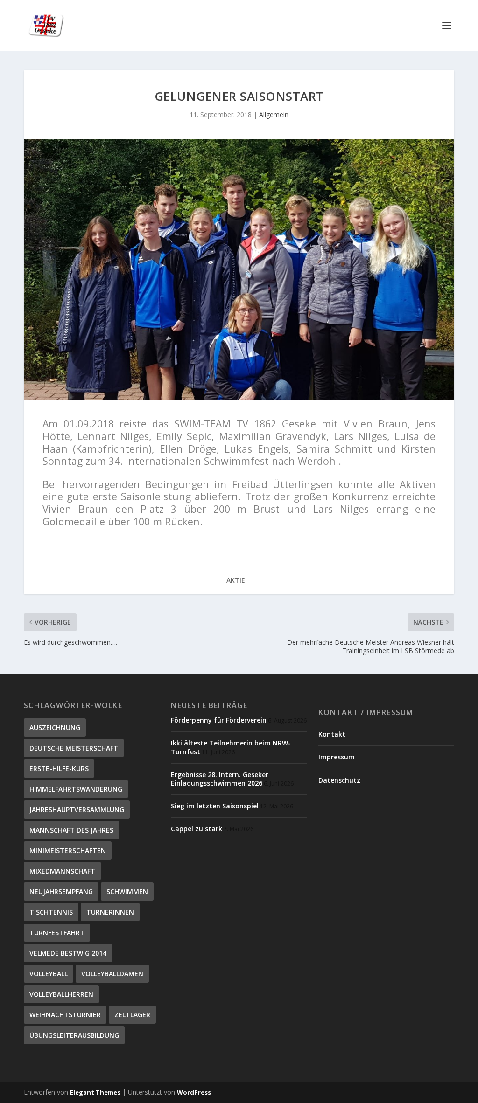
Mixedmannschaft (62, 871)
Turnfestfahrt (56, 932)
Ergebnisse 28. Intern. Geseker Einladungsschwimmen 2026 (219, 778)
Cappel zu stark (196, 828)
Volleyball (48, 973)
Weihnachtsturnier (65, 1014)
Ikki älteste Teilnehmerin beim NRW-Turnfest (231, 747)
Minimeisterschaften (67, 850)
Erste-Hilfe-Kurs (59, 768)
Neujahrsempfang (61, 891)
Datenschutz (339, 780)
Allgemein (273, 114)
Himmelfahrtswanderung (75, 789)
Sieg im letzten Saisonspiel (215, 805)
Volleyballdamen (112, 973)
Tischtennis (51, 912)
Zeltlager (132, 1014)
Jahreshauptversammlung (76, 809)
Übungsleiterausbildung (74, 1035)
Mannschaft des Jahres (71, 830)
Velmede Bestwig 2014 (67, 953)
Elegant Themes (95, 1092)
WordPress (194, 1092)
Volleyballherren (61, 994)
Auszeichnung (54, 727)
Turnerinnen (110, 912)
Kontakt (331, 734)
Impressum (336, 756)
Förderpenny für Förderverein (219, 720)
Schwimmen (127, 891)
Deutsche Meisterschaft (73, 748)
